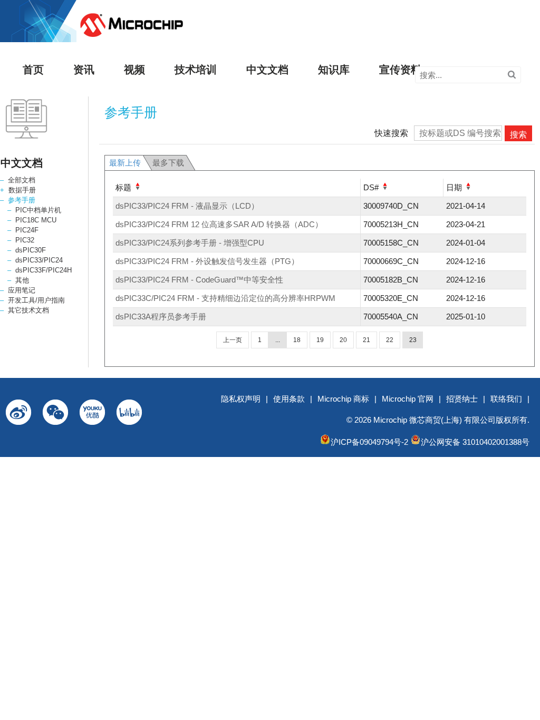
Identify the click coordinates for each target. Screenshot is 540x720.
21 (366, 340)
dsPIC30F (30, 250)
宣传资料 (400, 69)
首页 (33, 69)
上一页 (232, 340)
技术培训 (196, 69)
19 (320, 340)
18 (297, 340)
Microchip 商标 (343, 398)
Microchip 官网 (407, 398)
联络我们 (506, 398)
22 (389, 340)
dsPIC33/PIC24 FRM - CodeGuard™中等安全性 (199, 279)
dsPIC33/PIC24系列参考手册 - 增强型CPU (189, 242)
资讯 (83, 69)
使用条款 (289, 398)
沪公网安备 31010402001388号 (475, 441)
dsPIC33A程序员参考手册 (160, 316)
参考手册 (21, 200)
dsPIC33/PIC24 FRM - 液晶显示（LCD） (187, 205)
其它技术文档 (28, 310)
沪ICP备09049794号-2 (369, 441)
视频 (134, 69)
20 (343, 340)
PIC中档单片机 (38, 210)
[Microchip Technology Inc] (131, 37)
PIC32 (24, 240)
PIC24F (26, 230)
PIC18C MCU (35, 220)
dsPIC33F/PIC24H (43, 270)
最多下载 (168, 162)
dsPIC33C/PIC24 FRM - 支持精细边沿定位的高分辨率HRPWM (225, 298)
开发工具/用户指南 (36, 300)
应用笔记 (21, 290)
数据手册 (22, 190)
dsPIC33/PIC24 (39, 260)
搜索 (518, 134)
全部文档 (21, 180)
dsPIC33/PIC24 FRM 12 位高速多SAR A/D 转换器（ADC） (219, 224)
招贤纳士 (462, 398)
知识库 (334, 69)
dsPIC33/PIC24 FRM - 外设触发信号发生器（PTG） (207, 261)
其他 (22, 280)
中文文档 (267, 69)
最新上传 (125, 162)
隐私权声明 (241, 398)
